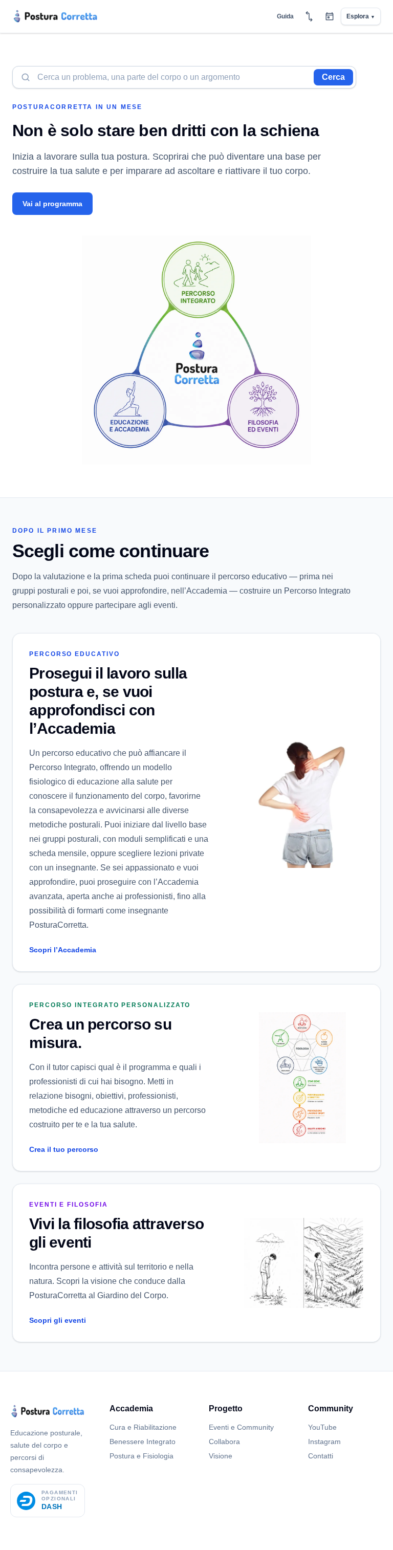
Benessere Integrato (143, 1441)
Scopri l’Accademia (62, 950)
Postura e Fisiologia (141, 1456)
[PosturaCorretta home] (55, 16)
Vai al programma (52, 204)
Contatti (320, 1456)
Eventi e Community (241, 1427)
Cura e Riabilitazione (143, 1427)
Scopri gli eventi (57, 1320)
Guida (285, 16)
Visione (220, 1456)
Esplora (360, 16)
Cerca (333, 77)
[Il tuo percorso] (309, 16)
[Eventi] (329, 16)
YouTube (322, 1427)
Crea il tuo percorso (63, 1149)
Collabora (224, 1441)
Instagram (324, 1441)
